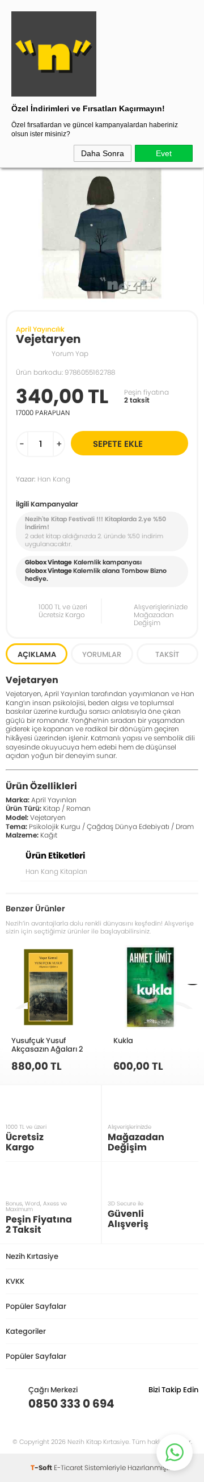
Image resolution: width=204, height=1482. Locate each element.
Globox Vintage (48, 570)
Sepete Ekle (118, 444)
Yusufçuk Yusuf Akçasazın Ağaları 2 (47, 1044)
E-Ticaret (68, 1467)
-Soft (42, 1467)
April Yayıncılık (40, 329)
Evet (164, 153)
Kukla (123, 1040)
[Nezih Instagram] (154, 1403)
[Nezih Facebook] (189, 1403)
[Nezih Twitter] (172, 1403)
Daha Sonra (102, 153)
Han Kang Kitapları (56, 871)
